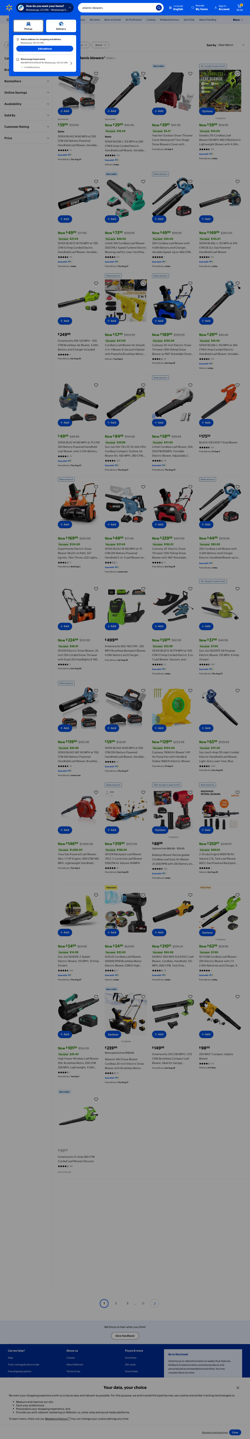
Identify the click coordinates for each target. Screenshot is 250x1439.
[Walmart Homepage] (9, 7)
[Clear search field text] (150, 7)
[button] (200, 7)
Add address (45, 48)
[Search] (159, 8)
